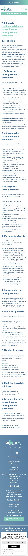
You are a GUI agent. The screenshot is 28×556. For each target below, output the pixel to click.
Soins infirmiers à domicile (14, 496)
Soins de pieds (14, 478)
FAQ (7, 530)
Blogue (23, 528)
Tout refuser (8, 542)
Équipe (11, 528)
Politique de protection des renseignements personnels (13, 551)
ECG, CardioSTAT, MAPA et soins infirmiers (14, 474)
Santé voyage (14, 480)
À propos (5, 528)
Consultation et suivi (14, 506)
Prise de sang (14, 467)
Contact (12, 530)
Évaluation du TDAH (14, 504)
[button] (26, 9)
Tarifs (18, 530)
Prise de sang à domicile (14, 492)
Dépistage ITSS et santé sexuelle (14, 470)
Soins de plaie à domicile (14, 494)
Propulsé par (4, 553)
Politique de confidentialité (7, 549)
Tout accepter (14, 546)
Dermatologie (14, 465)
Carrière (17, 528)
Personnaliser (20, 542)
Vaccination (14, 483)
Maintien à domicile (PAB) (14, 490)
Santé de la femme (14, 476)
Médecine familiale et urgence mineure (14, 462)
